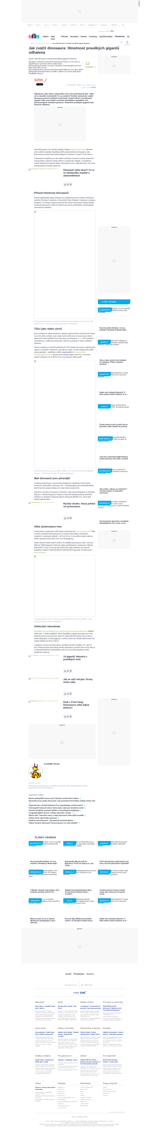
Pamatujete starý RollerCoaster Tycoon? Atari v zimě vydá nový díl (112, 1072)
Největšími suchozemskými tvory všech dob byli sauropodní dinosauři (60, 631)
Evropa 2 (105, 1095)
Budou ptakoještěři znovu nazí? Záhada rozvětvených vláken (54, 798)
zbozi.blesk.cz (61, 1095)
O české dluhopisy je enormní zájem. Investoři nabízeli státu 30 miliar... (90, 1045)
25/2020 (93, 87)
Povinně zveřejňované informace (105, 1125)
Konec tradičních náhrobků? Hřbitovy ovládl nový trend (90, 1015)
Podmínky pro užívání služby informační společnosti (77, 1124)
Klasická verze (72, 985)
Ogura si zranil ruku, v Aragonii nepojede (43, 1045)
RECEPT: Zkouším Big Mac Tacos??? (68, 1070)
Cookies (117, 1124)
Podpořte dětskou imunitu (88, 1060)
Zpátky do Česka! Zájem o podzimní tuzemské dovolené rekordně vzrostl (45, 1065)
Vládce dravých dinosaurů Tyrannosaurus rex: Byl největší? (53, 823)
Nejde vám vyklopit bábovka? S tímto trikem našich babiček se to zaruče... (112, 1038)
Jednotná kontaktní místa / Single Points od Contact (82, 1125)
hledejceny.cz (61, 1087)
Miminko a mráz (117, 1008)
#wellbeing (69, 1060)
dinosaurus (33, 786)
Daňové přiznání (85, 1032)
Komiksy (93, 36)
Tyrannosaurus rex (83, 531)
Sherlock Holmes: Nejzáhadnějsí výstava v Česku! (43, 1093)
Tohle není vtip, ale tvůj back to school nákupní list (68, 1063)
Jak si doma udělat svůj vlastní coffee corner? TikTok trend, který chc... (68, 1067)
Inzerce (90, 974)
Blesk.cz (30, 25)
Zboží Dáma (61, 1093)
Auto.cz (46, 25)
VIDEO (46, 36)
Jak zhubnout (84, 1006)
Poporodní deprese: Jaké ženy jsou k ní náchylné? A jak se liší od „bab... (90, 1074)
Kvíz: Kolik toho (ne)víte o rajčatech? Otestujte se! (112, 1041)
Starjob (105, 1087)
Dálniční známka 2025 (46, 1034)
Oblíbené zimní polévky (110, 1032)
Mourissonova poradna (110, 1060)
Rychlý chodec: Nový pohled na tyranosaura (79, 505)
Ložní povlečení (84, 1103)
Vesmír (83, 36)
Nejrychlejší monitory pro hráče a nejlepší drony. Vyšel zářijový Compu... (68, 1043)
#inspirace (61, 1060)
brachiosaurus (47, 788)
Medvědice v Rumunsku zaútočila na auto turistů (45, 1096)
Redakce (80, 1117)
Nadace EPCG (95, 1034)
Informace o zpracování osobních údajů (103, 1124)
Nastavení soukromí (50, 1125)
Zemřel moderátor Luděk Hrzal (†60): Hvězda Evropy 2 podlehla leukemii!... (90, 1012)
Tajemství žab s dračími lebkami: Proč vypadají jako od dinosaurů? (56, 805)
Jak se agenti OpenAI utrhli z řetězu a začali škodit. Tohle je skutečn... (68, 1047)
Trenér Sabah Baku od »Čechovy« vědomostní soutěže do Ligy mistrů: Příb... (67, 1019)
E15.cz (38, 25)
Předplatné (79, 974)
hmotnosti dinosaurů (78, 149)
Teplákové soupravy (85, 1099)
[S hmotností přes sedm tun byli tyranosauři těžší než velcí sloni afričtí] (65, 616)
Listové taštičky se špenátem (110, 1016)
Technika (74, 36)
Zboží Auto (60, 1103)
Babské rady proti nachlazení (89, 1062)
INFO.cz (42, 1008)
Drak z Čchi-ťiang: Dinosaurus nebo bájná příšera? (76, 705)
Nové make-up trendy (94, 1008)
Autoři (68, 974)
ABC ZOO (53, 37)
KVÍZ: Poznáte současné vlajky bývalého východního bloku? (43, 1072)
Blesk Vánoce (39, 1006)
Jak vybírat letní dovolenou (111, 1010)
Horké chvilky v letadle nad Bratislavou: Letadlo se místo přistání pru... (90, 1019)
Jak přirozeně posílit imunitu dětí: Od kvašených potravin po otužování (112, 1019)
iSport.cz (55, 25)
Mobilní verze (88, 985)
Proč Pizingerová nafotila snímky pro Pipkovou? (45, 1100)
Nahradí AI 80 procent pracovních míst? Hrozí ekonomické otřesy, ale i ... (90, 1041)
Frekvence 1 (106, 1093)
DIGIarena (115, 25)
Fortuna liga (39, 1089)
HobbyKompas (62, 1099)
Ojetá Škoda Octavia (63, 1105)
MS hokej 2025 (62, 1006)
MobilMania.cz (92, 25)
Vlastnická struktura (62, 1125)
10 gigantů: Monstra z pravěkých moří (75, 658)
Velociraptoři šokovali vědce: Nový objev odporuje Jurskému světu (56, 808)
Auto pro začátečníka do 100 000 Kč (67, 1101)
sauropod (61, 786)
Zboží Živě (60, 1089)
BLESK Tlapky (39, 1060)
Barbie (82, 1091)
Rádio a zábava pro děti (109, 1091)
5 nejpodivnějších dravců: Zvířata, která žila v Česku (50, 813)
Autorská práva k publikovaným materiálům (51, 1124)
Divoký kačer (49, 1060)
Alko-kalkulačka (40, 1032)
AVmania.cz (104, 25)
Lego (81, 1093)
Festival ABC (114, 1062)
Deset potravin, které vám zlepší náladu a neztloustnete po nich (88, 1071)
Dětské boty (83, 1101)
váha (68, 786)
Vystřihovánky (105, 36)
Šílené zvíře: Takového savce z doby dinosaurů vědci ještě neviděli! (56, 815)
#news (75, 1060)
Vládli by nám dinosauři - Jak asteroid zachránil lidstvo (51, 820)
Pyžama (82, 1095)
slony (80, 338)
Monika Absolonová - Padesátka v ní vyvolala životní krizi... (112, 1013)
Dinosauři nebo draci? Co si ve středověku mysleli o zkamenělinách (78, 173)
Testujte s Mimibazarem (86, 1087)
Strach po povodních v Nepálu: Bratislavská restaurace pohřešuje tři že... (45, 1012)
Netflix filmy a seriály (41, 1062)
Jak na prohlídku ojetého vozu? (66, 1097)
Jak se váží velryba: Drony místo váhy (78, 680)
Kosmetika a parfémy (86, 1097)
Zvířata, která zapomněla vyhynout (43, 818)
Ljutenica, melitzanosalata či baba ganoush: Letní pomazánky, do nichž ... (113, 1045)
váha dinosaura (76, 786)
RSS (86, 1117)
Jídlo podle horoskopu (116, 1034)
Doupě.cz (64, 25)
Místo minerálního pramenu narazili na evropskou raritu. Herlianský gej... (45, 1069)
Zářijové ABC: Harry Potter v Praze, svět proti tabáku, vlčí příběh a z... (112, 1069)
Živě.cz (82, 25)
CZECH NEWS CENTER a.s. (66, 1121)
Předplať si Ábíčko (104, 31)
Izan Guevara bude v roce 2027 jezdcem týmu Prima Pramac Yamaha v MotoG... (45, 1041)
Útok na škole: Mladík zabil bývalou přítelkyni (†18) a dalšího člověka (44, 1015)
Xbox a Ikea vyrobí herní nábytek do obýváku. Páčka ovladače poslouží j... (113, 1065)
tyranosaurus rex (44, 786)
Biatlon (70, 1006)
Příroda (64, 36)
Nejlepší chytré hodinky (65, 1032)
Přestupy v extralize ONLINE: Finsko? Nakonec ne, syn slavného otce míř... (68, 1011)
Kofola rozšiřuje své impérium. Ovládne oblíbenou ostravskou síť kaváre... (90, 1038)
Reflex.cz (73, 25)
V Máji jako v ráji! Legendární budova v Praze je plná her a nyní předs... (45, 1019)
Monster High (83, 1089)
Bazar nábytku (84, 1105)
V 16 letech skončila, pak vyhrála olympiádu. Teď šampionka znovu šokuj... (66, 1015)
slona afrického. (40, 552)
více (122, 25)
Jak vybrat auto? (62, 1107)
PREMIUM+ (120, 36)
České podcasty (107, 1089)
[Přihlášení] (127, 42)
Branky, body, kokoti (48, 1087)
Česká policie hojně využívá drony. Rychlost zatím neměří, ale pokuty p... (45, 1038)
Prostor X (38, 1087)
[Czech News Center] (83, 992)
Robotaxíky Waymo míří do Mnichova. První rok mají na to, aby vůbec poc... (68, 1039)
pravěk (54, 786)
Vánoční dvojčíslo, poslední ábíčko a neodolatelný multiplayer (54, 810)
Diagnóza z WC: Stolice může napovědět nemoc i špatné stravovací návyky (90, 1067)
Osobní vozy (61, 1091)
